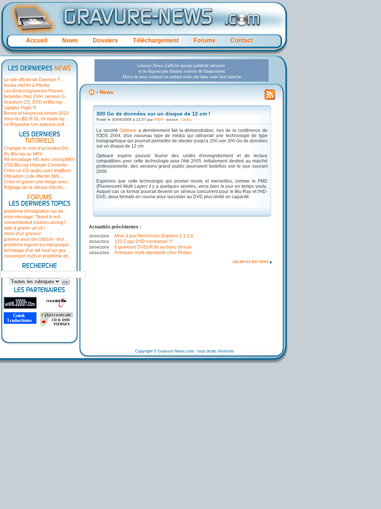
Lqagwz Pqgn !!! (20, 107)
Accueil (36, 40)
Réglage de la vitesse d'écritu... (35, 187)
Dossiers (105, 40)
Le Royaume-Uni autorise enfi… (36, 124)
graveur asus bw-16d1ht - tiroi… (36, 239)
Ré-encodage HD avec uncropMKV (39, 159)
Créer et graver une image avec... (37, 181)
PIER (158, 119)
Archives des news (250, 262)
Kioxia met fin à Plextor (27, 85)
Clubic (186, 119)
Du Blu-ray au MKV (23, 154)
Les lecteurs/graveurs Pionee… (35, 91)
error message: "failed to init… (34, 216)
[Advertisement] (182, 70)
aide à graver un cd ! (24, 228)
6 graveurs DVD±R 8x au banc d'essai (153, 247)
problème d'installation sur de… (36, 211)
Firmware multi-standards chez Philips (153, 252)
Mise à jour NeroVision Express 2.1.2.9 (154, 235)
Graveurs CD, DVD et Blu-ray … (36, 102)
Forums (204, 40)
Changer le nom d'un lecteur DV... (37, 148)
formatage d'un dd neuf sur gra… (37, 250)
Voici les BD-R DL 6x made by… (36, 118)
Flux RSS (270, 96)
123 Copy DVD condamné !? (144, 241)
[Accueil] (92, 92)
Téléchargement (156, 40)
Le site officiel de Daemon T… (34, 79)
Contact (241, 40)
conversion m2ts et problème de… (38, 256)
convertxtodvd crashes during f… (37, 222)
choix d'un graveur (22, 233)
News (70, 40)
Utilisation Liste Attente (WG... (33, 176)
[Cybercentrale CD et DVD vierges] (56, 319)
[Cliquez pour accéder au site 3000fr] (20, 303)
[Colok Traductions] (20, 318)
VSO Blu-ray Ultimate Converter (36, 165)
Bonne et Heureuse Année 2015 (36, 113)
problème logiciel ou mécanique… (38, 244)
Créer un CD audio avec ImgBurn (37, 170)
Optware (128, 130)
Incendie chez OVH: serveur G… (36, 96)
